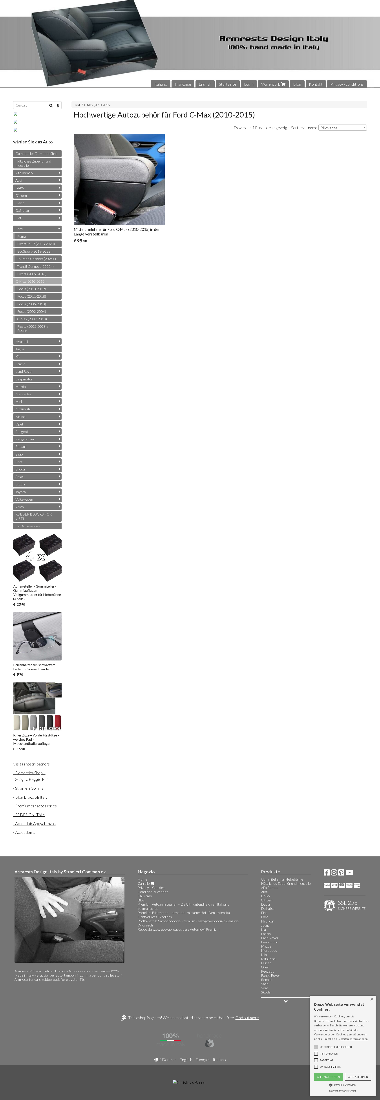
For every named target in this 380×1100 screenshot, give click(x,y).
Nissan (20, 416)
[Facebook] (327, 874)
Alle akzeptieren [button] (328, 1076)
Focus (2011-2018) (31, 296)
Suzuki (20, 484)
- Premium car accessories (35, 805)
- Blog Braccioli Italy (30, 797)
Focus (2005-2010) (31, 304)
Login (249, 84)
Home (142, 879)
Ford (77, 105)
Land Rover (24, 371)
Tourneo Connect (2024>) (36, 259)
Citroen (21, 195)
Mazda (20, 386)
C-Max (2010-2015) (97, 105)
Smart (20, 476)
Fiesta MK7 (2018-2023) (36, 244)
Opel (19, 424)
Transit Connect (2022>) (35, 266)
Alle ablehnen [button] (358, 1076)
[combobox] (342, 128)
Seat (18, 462)
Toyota (20, 492)
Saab (19, 454)
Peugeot (21, 431)
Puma (21, 236)
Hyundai (21, 341)
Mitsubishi (23, 409)
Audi (18, 180)
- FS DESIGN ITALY (29, 814)
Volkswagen (24, 499)
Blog (297, 84)
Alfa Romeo (24, 173)
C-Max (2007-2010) (32, 319)
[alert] (343, 1046)
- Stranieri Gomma (28, 788)
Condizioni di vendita (153, 892)
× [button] (371, 999)
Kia (17, 356)
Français (202, 1059)
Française (183, 84)
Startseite (227, 84)
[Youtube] (349, 874)
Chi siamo (145, 896)
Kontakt (316, 84)
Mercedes (23, 394)
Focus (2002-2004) (31, 311)
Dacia (19, 203)
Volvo (19, 507)
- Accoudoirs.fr (25, 832)
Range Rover (25, 439)
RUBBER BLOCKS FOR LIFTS (33, 516)
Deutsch (169, 1059)
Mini (18, 401)
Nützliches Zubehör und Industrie (33, 163)
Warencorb (271, 84)
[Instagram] (334, 874)
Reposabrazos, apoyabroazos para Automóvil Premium (178, 929)
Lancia (20, 364)
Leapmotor (24, 379)
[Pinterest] (341, 874)
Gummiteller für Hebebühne (36, 153)
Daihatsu (22, 210)
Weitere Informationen (354, 1038)
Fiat (18, 218)
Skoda (20, 469)
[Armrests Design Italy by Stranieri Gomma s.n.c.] (190, 44)
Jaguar (20, 349)
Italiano (160, 84)
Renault (21, 446)
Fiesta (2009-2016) (31, 274)
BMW (20, 188)
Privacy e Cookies (151, 887)
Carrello (144, 883)
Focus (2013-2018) (31, 289)
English (205, 84)
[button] (336, 1047)
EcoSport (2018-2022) (34, 251)
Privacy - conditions (347, 84)
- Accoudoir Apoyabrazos (34, 823)
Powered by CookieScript (342, 1091)
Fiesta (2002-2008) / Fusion (32, 328)
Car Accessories (27, 526)
